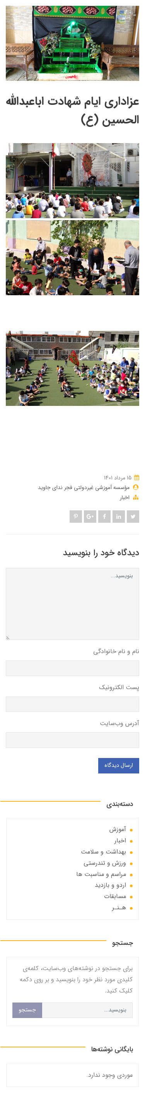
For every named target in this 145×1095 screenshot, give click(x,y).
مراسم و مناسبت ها (101, 874)
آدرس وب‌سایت (119, 723)
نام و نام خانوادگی (116, 651)
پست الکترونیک (119, 687)
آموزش (117, 829)
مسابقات (115, 896)
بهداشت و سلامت (103, 852)
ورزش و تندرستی (105, 863)
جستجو (27, 1010)
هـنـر (119, 907)
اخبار (125, 497)
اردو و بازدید (110, 885)
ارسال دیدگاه (118, 765)
